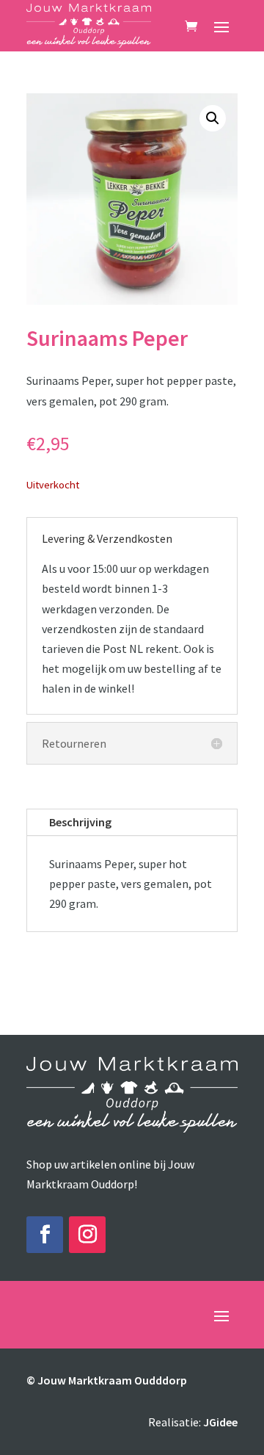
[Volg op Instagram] (87, 1234)
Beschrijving (80, 822)
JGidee (220, 1422)
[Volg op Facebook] (44, 1234)
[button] (212, 118)
